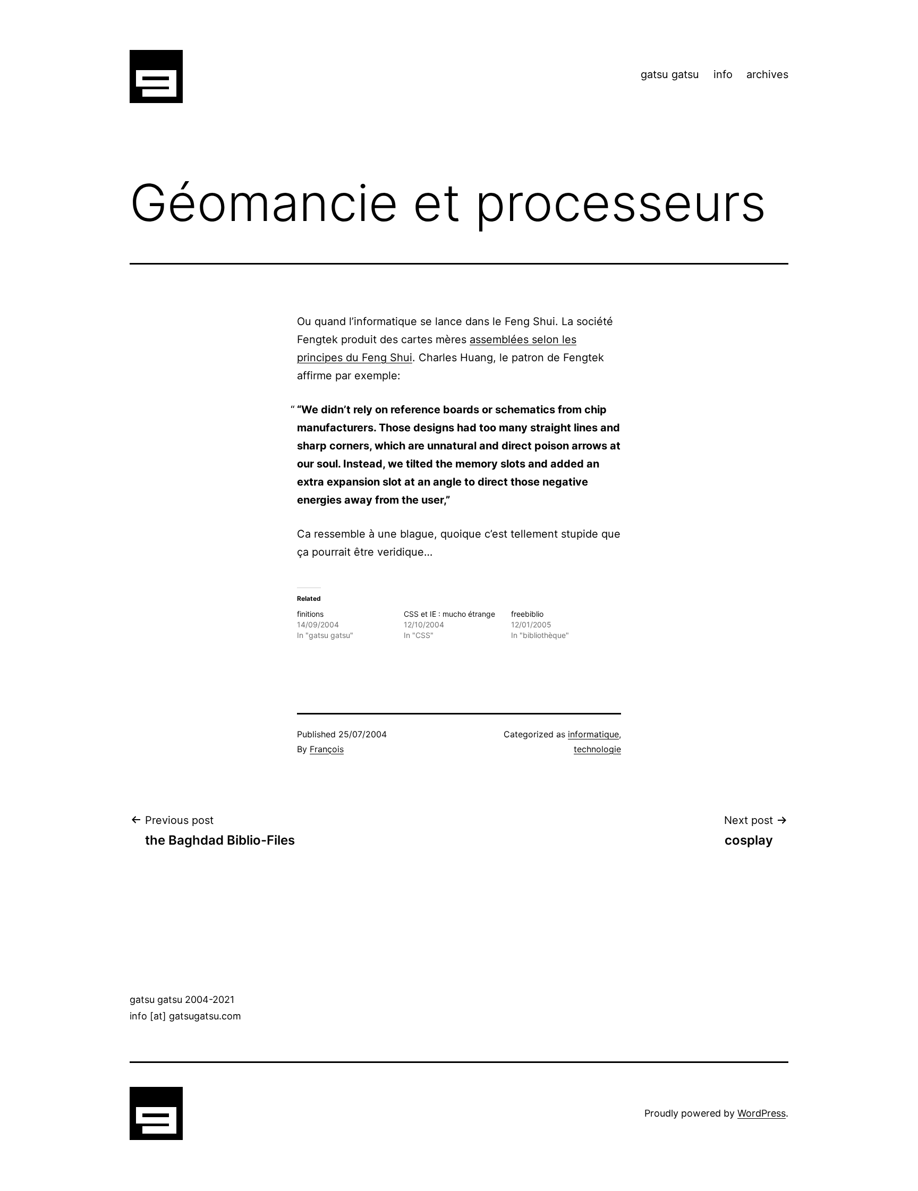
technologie (597, 749)
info (723, 74)
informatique (593, 734)
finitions (310, 613)
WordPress (761, 1113)
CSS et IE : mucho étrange (449, 613)
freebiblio (527, 613)
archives (767, 74)
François (327, 749)
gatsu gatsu (670, 74)
